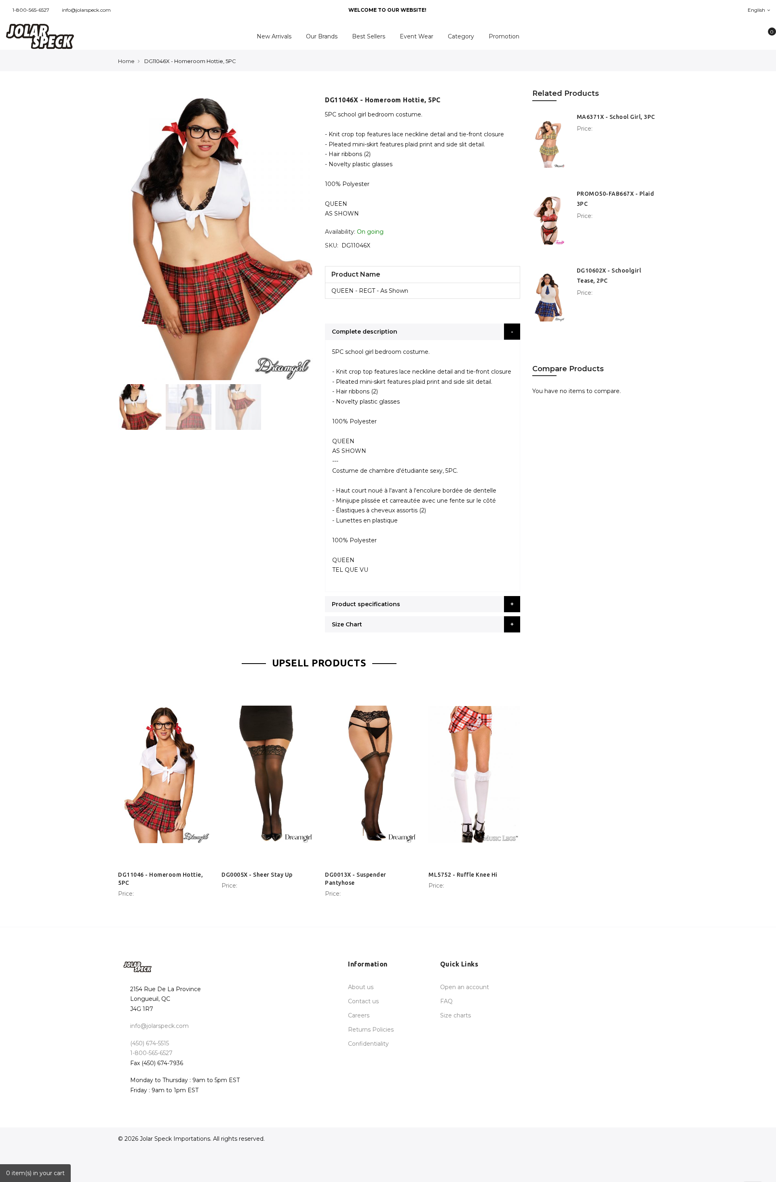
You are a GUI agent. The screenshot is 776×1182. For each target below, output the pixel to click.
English (757, 10)
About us (360, 987)
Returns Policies (371, 1029)
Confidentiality (368, 1043)
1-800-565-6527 (31, 10)
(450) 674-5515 (149, 1043)
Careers (358, 1015)
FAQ (446, 1001)
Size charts (455, 1015)
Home (126, 61)
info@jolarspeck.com (86, 10)
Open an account (464, 987)
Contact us (363, 1001)
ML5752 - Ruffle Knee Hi (463, 874)
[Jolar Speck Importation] (64, 36)
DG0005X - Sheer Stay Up (257, 874)
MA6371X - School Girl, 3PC (616, 117)
